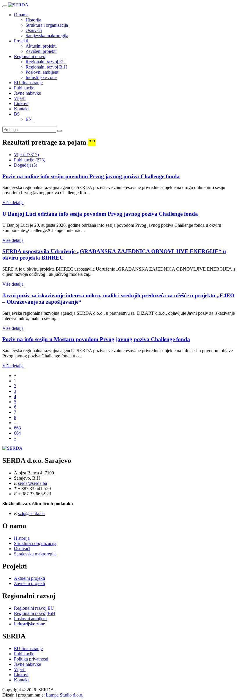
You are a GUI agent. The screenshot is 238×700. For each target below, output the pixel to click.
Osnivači (34, 30)
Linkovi (21, 103)
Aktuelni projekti (41, 46)
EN (29, 119)
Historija (33, 19)
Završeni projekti (41, 51)
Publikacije (24, 87)
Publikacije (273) (29, 159)
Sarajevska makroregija (47, 35)
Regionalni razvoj (30, 56)
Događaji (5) (25, 165)
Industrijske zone (41, 77)
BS (17, 113)
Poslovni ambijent (42, 72)
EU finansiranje (28, 82)
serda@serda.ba (32, 483)
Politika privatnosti (31, 658)
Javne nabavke (27, 93)
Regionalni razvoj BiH (46, 66)
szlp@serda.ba (31, 513)
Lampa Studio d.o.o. (64, 694)
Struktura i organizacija (47, 25)
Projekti (21, 40)
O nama (21, 14)
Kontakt (21, 108)
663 (17, 427)
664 (17, 433)
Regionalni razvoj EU (46, 61)
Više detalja (13, 202)
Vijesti (20, 98)
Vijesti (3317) (26, 154)
